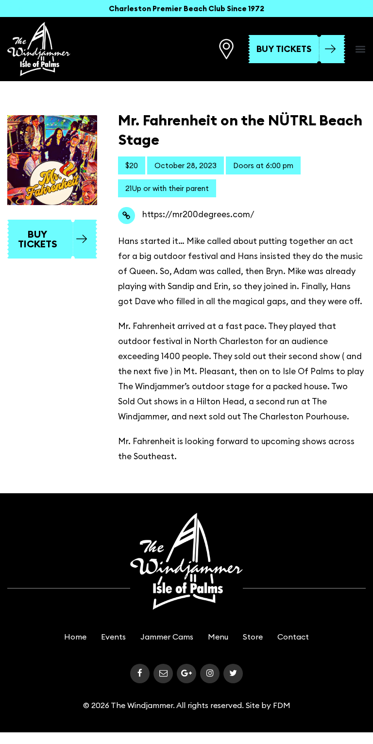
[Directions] (226, 49)
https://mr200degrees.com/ (198, 214)
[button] (360, 49)
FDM (281, 705)
